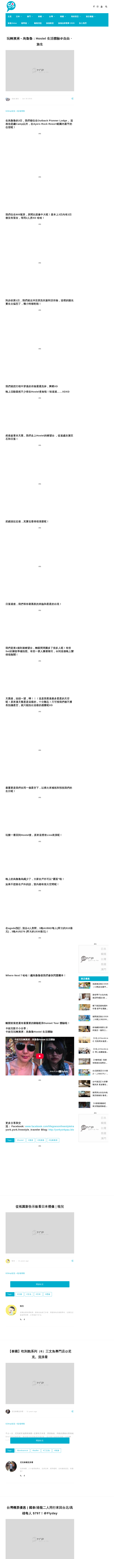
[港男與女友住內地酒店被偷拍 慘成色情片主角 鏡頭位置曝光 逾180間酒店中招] (84, 1094)
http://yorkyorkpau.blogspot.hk (66, 1129)
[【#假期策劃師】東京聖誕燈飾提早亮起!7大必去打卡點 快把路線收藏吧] (84, 1105)
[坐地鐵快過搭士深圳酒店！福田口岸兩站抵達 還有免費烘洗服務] (84, 1029)
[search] (106, 6)
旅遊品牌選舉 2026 (66, 23)
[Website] (21, 1319)
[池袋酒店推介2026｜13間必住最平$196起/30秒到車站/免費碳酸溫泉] (84, 985)
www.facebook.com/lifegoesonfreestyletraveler (52, 1126)
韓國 (62, 16)
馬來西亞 (75, 16)
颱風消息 (38, 23)
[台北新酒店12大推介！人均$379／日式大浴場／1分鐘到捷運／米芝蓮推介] (84, 1072)
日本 (18, 16)
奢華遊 (24, 23)
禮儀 (48, 1294)
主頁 (10, 16)
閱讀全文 (40, 1284)
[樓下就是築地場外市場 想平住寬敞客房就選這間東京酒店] (84, 1007)
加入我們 (83, 23)
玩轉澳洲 (53, 1140)
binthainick (23, 1450)
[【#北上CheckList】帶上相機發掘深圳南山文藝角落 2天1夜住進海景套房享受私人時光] (84, 1050)
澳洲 (31, 1140)
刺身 (57, 1450)
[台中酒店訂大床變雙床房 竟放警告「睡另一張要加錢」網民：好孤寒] (84, 1084)
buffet (36, 1450)
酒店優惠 (90, 16)
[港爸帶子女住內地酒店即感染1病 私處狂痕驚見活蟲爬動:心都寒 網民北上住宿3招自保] (84, 999)
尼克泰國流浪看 (17, 1411)
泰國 (40, 16)
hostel (21, 1140)
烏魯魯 (41, 1140)
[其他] (72, 100)
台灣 (51, 16)
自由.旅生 (15, 99)
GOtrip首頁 (10, 111)
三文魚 (47, 1450)
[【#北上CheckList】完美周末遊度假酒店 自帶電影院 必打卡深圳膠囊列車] (84, 1040)
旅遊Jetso (12, 23)
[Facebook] (94, 6)
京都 (20, 1294)
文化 (29, 1294)
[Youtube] (102, 6)
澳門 (29, 16)
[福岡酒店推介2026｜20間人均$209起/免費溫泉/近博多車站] (84, 1018)
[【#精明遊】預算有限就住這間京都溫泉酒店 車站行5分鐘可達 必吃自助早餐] (84, 1061)
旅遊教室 (50, 23)
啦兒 (13, 1261)
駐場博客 (21, 111)
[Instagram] (98, 6)
